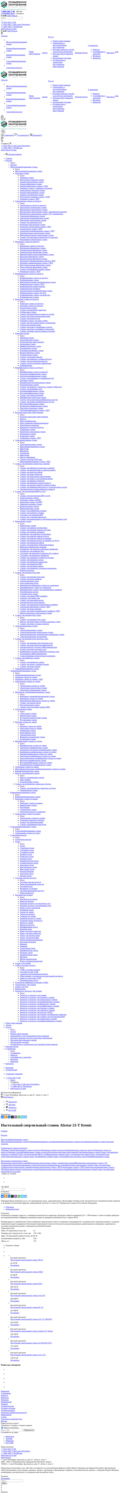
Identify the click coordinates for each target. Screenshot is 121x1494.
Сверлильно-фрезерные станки (24, 1165)
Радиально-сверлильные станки (17, 1167)
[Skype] (22, 1117)
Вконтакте (13, 1102)
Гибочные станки (27, 338)
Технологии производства (11, 1419)
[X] (12, 1117)
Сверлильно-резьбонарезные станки (51, 1165)
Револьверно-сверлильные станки (82, 1169)
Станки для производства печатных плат (36, 643)
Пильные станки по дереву (31, 726)
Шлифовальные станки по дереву (33, 746)
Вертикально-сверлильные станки (15, 1163)
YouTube (12, 1105)
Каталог (13, 165)
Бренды (4, 1421)
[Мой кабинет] (2, 33)
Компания (5, 1391)
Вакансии (5, 1398)
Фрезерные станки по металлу (32, 246)
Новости (4, 1395)
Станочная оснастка (23, 839)
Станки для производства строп (33, 620)
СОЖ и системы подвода (30, 970)
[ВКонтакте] (2, 1117)
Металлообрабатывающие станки (28, 171)
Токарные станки (27, 178)
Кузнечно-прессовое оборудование (34, 417)
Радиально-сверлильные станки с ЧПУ (46, 1167)
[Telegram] (25, 1117)
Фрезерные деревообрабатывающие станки (37, 696)
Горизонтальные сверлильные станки (54, 1169)
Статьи (4, 1417)
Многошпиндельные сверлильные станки (22, 1169)
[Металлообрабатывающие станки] (17, 40)
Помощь (4, 1404)
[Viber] (15, 1117)
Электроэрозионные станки (31, 630)
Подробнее (14, 1265)
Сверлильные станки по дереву (32, 686)
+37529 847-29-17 (8, 13)
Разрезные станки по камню (31, 803)
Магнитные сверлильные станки (79, 1165)
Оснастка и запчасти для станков (33, 995)
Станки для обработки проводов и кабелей (37, 468)
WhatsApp (13, 1108)
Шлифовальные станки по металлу (34, 372)
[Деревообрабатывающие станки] (17, 46)
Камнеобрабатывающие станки (27, 797)
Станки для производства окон (32, 577)
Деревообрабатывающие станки (28, 675)
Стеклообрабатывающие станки (28, 831)
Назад (12, 163)
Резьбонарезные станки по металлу (34, 278)
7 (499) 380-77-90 (8, 11)
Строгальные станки (28, 713)
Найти (4, 1483)
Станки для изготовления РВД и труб (35, 496)
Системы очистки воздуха (30, 882)
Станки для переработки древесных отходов (38, 788)
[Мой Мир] (9, 1117)
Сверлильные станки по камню (32, 818)
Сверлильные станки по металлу (33, 205)
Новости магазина (11, 1428)
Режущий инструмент (29, 899)
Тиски (22, 846)
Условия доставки (8, 1408)
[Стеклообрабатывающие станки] (17, 59)
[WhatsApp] (18, 1117)
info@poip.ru (12, 16)
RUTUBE (12, 1110)
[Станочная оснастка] (17, 66)
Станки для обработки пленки (32, 662)
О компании (15, 1053)
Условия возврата (8, 1410)
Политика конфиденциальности (14, 1413)
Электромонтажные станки (31, 444)
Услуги (13, 1032)
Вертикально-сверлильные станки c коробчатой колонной (52, 1163)
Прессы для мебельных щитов (32, 778)
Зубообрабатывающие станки (97, 1157)
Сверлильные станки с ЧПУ (73, 1167)
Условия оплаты (7, 1406)
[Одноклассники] (5, 1117)
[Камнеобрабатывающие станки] (17, 53)
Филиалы (5, 1400)
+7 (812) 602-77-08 (8, 22)
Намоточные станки (28, 526)
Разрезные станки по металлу (32, 304)
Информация (6, 1402)
